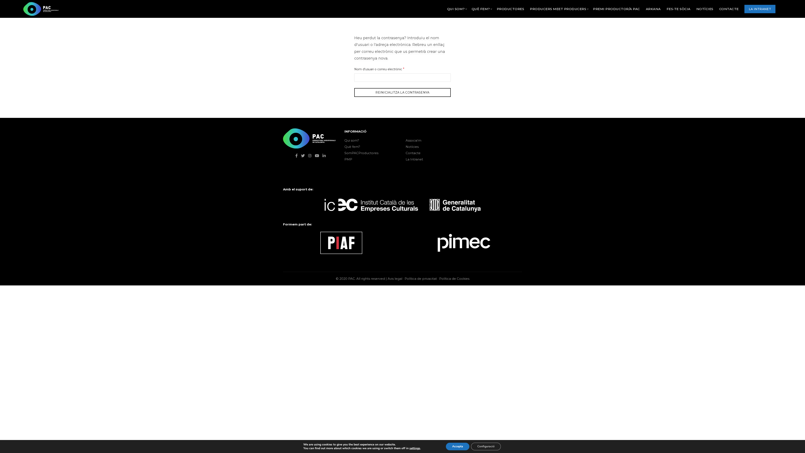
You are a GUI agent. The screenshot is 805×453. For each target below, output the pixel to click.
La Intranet (414, 159)
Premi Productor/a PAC (616, 9)
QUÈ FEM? (481, 9)
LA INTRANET (760, 9)
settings (414, 448)
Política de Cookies (454, 279)
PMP (348, 159)
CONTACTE (729, 9)
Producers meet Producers (558, 9)
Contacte (413, 153)
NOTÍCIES (704, 9)
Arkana (653, 9)
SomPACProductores (361, 153)
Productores (510, 9)
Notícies (412, 147)
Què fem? (352, 147)
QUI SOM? (456, 9)
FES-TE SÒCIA (679, 9)
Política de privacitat (421, 279)
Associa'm (413, 140)
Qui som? (351, 140)
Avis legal (395, 279)
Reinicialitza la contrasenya (402, 92)
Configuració (486, 446)
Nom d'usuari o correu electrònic (386, 69)
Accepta (457, 446)
